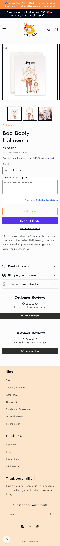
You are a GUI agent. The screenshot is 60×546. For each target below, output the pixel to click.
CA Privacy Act (14, 466)
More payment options (30, 228)
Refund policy (13, 423)
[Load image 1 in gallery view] (14, 114)
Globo (39, 200)
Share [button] (9, 125)
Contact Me (12, 402)
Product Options (50, 200)
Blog (8, 452)
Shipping (6, 152)
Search (9, 380)
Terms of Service (14, 416)
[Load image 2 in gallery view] (30, 114)
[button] (4, 29)
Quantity (6, 164)
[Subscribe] (50, 514)
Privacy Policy (13, 459)
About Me (11, 444)
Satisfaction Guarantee (18, 409)
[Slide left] (3, 114)
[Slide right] (56, 114)
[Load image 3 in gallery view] (45, 114)
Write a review (30, 315)
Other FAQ (12, 394)
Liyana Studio (33, 541)
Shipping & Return (16, 387)
